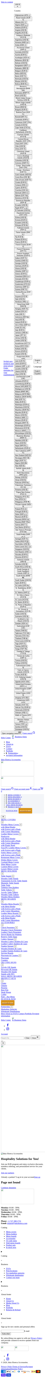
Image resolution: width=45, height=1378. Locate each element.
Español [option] (37, 374)
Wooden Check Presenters (11, 930)
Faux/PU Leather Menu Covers (13, 848)
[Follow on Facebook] (7, 1026)
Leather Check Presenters (11, 932)
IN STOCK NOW (18, 811)
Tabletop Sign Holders (10, 887)
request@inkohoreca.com (17, 1223)
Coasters (4, 960)
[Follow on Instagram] (7, 1030)
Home (8, 1299)
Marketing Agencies (9, 1009)
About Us (10, 1301)
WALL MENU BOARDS (14, 805)
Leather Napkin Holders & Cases (14, 951)
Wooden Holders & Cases (11, 949)
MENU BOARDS (14, 799)
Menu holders (11, 1234)
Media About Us (12, 1303)
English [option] (37, 371)
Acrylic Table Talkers (9, 892)
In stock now (11, 1247)
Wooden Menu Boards (10, 904)
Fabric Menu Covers (9, 853)
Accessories (10, 1238)
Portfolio (9, 751)
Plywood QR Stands (9, 969)
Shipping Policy (16, 1369)
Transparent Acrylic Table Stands (14, 881)
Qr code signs (11, 1241)
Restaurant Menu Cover (10, 857)
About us (9, 744)
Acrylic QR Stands (8, 967)
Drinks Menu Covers (9, 860)
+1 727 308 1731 (14, 1221)
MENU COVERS (14, 795)
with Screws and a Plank (10, 829)
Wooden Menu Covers (10, 825)
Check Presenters (8, 927)
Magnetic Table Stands (10, 883)
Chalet (3, 983)
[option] (22, 15)
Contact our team (13, 1277)
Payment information (14, 755)
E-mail (26, 1331)
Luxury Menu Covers (9, 869)
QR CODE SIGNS (14, 803)
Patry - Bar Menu (8, 997)
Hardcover (5, 836)
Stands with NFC (8, 974)
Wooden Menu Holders (10, 897)
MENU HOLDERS (14, 797)
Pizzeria (4, 988)
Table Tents (5, 885)
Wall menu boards (13, 1243)
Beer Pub (4, 990)
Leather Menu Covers (10, 834)
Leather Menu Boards (10, 913)
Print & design (11, 1271)
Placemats (5, 958)
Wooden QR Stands (9, 972)
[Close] (3, 817)
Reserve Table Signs (9, 937)
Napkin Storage (7, 946)
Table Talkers (6, 890)
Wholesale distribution (15, 1275)
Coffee (3, 994)
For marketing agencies (15, 1273)
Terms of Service (19, 1367)
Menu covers (11, 1232)
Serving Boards (7, 953)
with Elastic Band (8, 845)
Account (4, 1034)
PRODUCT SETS (14, 807)
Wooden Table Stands (9, 878)
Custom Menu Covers (9, 867)
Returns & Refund (13, 1310)
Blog (8, 742)
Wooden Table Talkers (10, 895)
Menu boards (11, 1236)
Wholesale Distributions (10, 1011)
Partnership (12, 753)
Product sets (11, 1245)
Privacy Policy (36, 1338)
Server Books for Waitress (11, 934)
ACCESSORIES (13, 801)
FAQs (8, 746)
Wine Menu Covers (8, 864)
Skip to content (7, 2)
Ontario (4, 985)
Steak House (6, 992)
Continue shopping (8, 1188)
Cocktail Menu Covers (10, 862)
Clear (27, 1038)
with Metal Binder (8, 827)
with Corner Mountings (10, 832)
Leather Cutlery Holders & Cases (14, 944)
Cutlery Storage (7, 939)
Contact (9, 749)
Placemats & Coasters (10, 955)
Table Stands (6, 876)
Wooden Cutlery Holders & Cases (14, 942)
